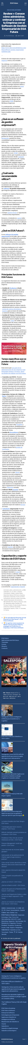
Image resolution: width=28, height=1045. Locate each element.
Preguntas (12, 923)
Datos (20, 593)
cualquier (21, 157)
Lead (25, 601)
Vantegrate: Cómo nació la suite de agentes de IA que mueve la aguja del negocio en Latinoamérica (12, 756)
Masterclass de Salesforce (10, 1021)
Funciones (22, 598)
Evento (18, 596)
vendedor (19, 424)
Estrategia (4, 917)
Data (8, 912)
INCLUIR (6, 601)
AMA (24, 590)
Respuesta (19, 927)
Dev (16, 912)
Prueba (3, 927)
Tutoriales (23, 608)
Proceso (6, 605)
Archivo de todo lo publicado (11, 938)
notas (12, 321)
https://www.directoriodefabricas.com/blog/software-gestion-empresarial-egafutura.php (13, 49)
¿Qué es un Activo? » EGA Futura (11, 882)
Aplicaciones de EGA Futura (10, 640)
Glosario (4, 646)
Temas (11, 932)
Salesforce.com (15, 930)
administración (17, 590)
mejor (22, 86)
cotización (10, 487)
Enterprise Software (8, 1012)
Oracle (3, 1024)
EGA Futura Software (14, 9)
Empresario (7, 596)
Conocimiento (14, 910)
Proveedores (14, 432)
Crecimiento (7, 593)
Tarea (16, 608)
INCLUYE (10, 601)
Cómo (15, 591)
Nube (13, 603)
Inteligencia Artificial (8, 1019)
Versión (3, 934)
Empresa (22, 595)
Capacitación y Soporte (18, 587)
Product (10, 605)
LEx (4, 603)
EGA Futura (14, 3)
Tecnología (4, 932)
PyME (11, 101)
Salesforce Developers (8, 1030)
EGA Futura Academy (8, 1008)
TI (19, 608)
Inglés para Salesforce (8, 1017)
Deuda (11, 595)
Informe (16, 601)
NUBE (16, 153)
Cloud (8, 910)
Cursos (3, 644)
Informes (20, 601)
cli (12, 591)
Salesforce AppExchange (9, 1028)
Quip (7, 927)
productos (6, 606)
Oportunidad (19, 921)
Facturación (7, 598)
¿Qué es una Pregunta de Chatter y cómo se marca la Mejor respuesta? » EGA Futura (13, 896)
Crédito (13, 593)
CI (10, 591)
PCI (21, 603)
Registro (12, 927)
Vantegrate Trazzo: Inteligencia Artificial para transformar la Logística (11, 719)
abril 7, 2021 (21, 35)
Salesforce (5, 930)
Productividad (17, 605)
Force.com (15, 917)
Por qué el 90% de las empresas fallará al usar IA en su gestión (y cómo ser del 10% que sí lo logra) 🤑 (12, 813)
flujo (10, 917)
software (6, 188)
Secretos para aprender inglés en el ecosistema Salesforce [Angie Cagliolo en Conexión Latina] (12, 776)
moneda (15, 490)
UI (4, 610)
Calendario (6, 509)
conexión (19, 591)
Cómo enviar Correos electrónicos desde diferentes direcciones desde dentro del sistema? (13, 864)
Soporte (12, 608)
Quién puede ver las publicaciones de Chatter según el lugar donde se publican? (12, 857)
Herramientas (18, 600)
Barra (4, 396)
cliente (17, 472)
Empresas (12, 596)
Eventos (22, 596)
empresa (4, 60)
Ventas (7, 610)
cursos (18, 572)
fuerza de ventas (15, 598)
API (23, 908)
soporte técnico (12, 213)
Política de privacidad (7, 1042)
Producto (23, 605)
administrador (11, 908)
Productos (13, 288)
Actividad (6, 590)
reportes (10, 547)
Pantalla (17, 603)
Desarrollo (6, 595)
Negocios (12, 921)
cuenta (19, 218)
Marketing (8, 603)
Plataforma (5, 923)
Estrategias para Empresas (10, 1015)
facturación (5, 138)
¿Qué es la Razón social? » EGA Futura (13, 885)
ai (22, 590)
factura (23, 505)
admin (11, 590)
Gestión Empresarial (9, 600)
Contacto (4, 648)
